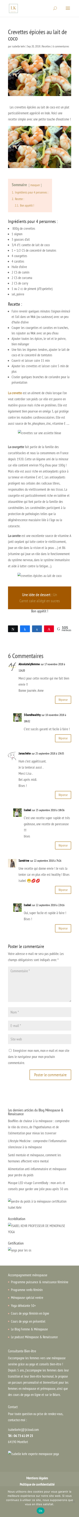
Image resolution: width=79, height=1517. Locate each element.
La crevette (15, 393)
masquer (35, 185)
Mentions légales (37, 1478)
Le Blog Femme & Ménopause (29, 1329)
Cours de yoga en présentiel (28, 1321)
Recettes (46, 46)
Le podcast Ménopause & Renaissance (34, 1337)
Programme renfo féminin (27, 1289)
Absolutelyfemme (29, 664)
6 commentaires (61, 46)
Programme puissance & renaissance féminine (39, 1282)
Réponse (63, 700)
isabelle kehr (18, 46)
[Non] (74, 1502)
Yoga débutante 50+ (23, 1305)
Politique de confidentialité (37, 1484)
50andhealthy (32, 715)
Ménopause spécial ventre (27, 1297)
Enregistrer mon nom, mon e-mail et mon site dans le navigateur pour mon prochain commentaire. (38, 1056)
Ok (41, 1510)
